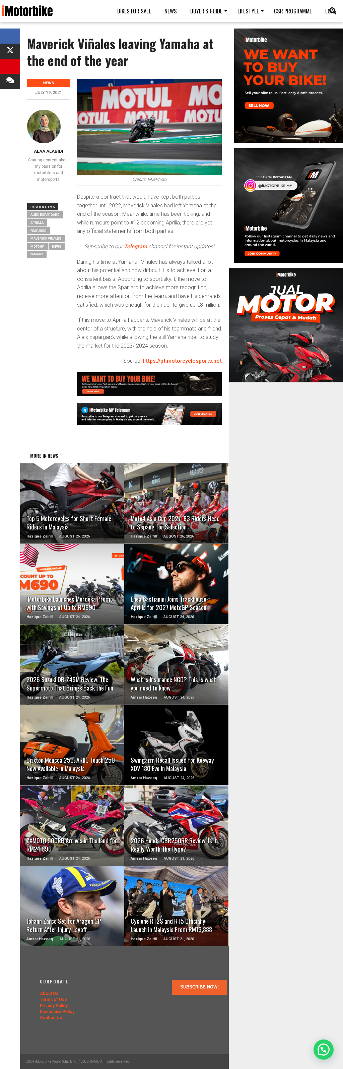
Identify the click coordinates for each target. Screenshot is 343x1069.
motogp (37, 246)
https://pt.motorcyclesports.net (182, 361)
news (56, 246)
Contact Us (51, 1017)
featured (38, 231)
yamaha (36, 254)
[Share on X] (10, 51)
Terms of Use (53, 999)
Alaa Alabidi (48, 151)
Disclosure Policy (57, 1011)
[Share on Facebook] (10, 36)
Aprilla (37, 222)
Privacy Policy (54, 1005)
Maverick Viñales (45, 238)
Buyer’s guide (206, 11)
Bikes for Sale (134, 11)
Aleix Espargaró (45, 214)
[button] (324, 1049)
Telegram (135, 246)
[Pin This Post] (10, 66)
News (170, 11)
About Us (49, 993)
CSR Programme (293, 11)
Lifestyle (248, 11)
